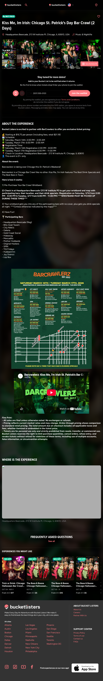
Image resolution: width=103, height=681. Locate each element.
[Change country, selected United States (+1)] (29, 93)
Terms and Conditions (70, 100)
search (26, 5)
